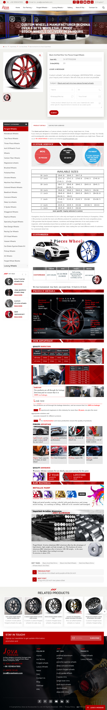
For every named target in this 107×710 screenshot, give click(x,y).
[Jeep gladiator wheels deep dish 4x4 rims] (9, 281)
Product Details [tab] (39, 125)
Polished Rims (9, 173)
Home (18, 7)
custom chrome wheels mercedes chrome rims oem (20, 291)
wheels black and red (41, 566)
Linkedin (62, 701)
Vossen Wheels (10, 241)
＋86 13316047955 (11, 666)
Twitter (67, 701)
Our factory (27, 7)
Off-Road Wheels (10, 236)
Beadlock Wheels (10, 192)
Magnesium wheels (11, 163)
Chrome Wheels (10, 178)
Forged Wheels (41, 7)
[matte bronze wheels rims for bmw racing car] (9, 314)
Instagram (50, 701)
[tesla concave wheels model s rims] (53, 606)
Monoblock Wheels (11, 134)
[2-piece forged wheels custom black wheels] (33, 606)
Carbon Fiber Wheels (12, 158)
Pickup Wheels (9, 251)
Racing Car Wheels (11, 231)
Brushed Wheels (10, 168)
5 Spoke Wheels (10, 207)
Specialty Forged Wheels (13, 222)
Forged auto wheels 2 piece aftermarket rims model (94, 617)
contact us (93, 7)
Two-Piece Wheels (23, 46)
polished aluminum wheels (64, 657)
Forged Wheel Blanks (12, 261)
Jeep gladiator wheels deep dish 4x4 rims (20, 280)
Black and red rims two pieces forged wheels (76, 83)
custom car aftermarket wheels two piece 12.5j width (73, 617)
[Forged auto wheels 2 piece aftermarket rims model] (94, 606)
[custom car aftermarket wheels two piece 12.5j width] (73, 606)
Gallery (70, 7)
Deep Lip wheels (10, 202)
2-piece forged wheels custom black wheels (33, 617)
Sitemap (39, 686)
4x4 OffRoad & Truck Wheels (12, 150)
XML (38, 689)
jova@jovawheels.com (13, 673)
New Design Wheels (11, 227)
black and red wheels (68, 563)
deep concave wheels (65, 666)
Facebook (39, 701)
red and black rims (86, 563)
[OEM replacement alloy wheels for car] (9, 303)
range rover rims (63, 681)
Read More (18, 284)
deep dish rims (63, 692)
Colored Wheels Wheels (13, 187)
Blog (38, 682)
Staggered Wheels (11, 212)
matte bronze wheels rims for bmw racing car (20, 313)
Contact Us (40, 678)
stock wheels (62, 688)
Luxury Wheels (57, 7)
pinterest (45, 701)
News (38, 671)
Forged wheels (42, 663)
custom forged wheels (66, 669)
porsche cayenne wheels (66, 662)
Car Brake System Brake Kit (14, 246)
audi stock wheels (64, 685)
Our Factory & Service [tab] (56, 125)
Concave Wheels (10, 197)
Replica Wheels (10, 217)
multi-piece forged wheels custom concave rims (13, 617)
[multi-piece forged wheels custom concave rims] (13, 606)
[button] (25, 274)
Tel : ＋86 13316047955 (15, 2)
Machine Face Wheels (12, 182)
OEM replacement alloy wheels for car (19, 302)
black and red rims (50, 563)
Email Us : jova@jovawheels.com (40, 2)
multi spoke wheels (64, 673)
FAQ (38, 674)
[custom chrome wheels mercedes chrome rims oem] (9, 292)
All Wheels (8, 256)
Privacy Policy (70, 707)
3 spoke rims (62, 677)
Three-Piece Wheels (12, 143)
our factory (40, 659)
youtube (56, 701)
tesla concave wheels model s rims (53, 617)
